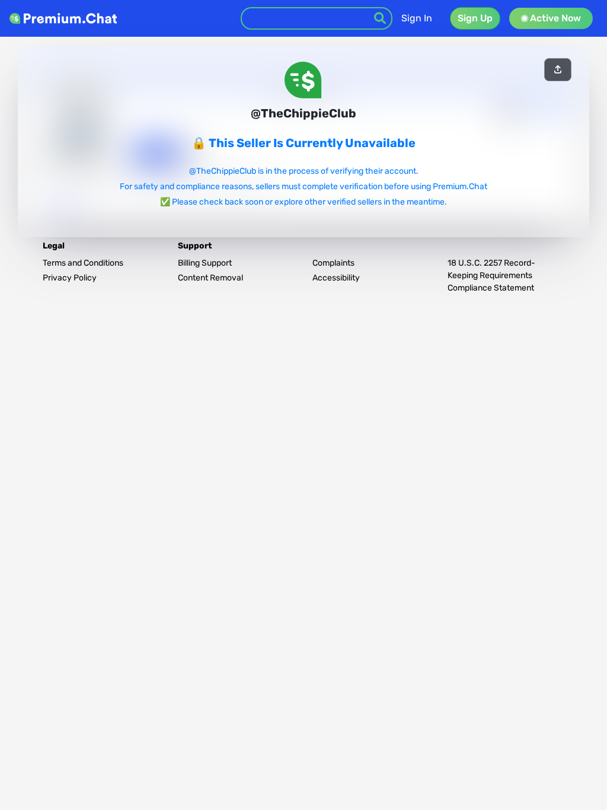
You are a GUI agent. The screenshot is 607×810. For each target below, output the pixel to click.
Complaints (333, 263)
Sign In (416, 18)
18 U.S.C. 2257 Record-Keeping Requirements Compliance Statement (491, 275)
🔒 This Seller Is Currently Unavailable (303, 143)
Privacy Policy (70, 278)
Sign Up (475, 18)
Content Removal (210, 278)
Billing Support (205, 263)
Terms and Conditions (83, 263)
